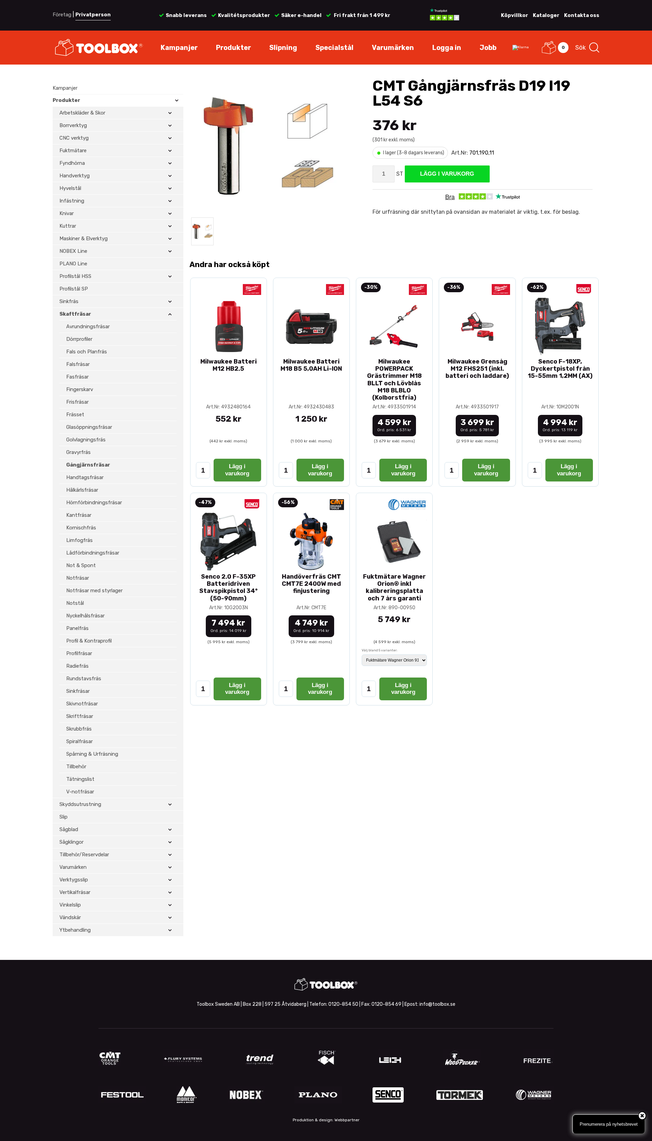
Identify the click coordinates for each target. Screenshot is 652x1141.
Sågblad (68, 829)
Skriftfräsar (79, 716)
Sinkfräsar (78, 691)
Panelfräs (77, 628)
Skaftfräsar (75, 314)
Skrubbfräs (79, 729)
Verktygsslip (73, 880)
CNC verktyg (74, 138)
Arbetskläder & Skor (82, 113)
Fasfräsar (77, 377)
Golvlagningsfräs (86, 440)
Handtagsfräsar (85, 477)
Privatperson (93, 15)
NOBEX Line (73, 251)
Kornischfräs (81, 528)
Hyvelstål (70, 188)
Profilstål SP (73, 289)
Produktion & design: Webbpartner (326, 1120)
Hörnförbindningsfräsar (94, 502)
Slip (63, 817)
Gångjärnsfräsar (88, 465)
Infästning (71, 201)
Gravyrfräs (78, 452)
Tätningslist (80, 779)
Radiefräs (77, 666)
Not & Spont (81, 565)
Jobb (487, 47)
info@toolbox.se (437, 1004)
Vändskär (70, 917)
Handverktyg (74, 176)
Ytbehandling (75, 930)
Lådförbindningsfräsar (92, 553)
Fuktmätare (73, 150)
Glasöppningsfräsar (89, 427)
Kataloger (546, 15)
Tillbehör (76, 766)
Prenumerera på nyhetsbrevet (609, 1124)
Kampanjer (179, 47)
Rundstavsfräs (83, 678)
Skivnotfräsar (82, 704)
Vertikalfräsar (74, 892)
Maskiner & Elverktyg (83, 238)
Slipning (283, 47)
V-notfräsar (80, 792)
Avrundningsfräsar (88, 326)
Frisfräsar (77, 402)
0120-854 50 (343, 1004)
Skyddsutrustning (80, 804)
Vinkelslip (70, 905)
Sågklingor (71, 842)
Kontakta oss (581, 15)
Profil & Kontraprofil (89, 641)
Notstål (75, 603)
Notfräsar (77, 578)
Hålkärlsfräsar (82, 490)
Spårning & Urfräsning (92, 754)
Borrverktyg (73, 125)
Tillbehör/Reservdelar (84, 855)
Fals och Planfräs (86, 352)
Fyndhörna (72, 163)
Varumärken (393, 47)
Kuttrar (67, 226)
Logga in (446, 47)
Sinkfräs (68, 301)
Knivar (66, 213)
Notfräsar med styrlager (94, 590)
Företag (62, 15)
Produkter (233, 47)
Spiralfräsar (79, 741)
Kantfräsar (78, 515)
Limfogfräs (79, 540)
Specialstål (334, 47)
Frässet (75, 414)
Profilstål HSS (75, 276)
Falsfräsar (78, 364)
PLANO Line (73, 264)
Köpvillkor (514, 15)
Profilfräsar (79, 653)
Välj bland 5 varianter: (380, 650)
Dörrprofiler (79, 339)
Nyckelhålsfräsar (85, 616)
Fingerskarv (79, 389)
